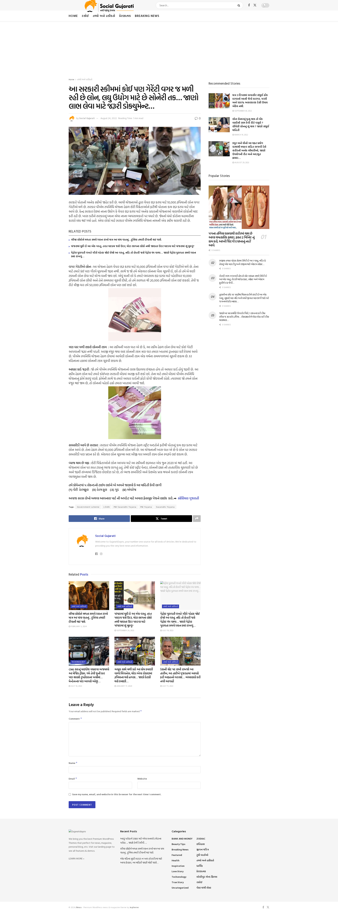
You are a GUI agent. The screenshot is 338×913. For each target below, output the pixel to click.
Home (73, 16)
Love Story (177, 871)
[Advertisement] (169, 47)
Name (73, 763)
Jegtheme (134, 907)
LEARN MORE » (76, 858)
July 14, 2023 (76, 686)
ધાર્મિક (199, 866)
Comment (75, 718)
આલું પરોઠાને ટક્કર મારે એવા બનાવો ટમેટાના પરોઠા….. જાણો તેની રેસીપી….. (140, 840)
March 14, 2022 (241, 134)
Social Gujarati (87, 118)
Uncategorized (180, 887)
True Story (178, 882)
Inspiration (178, 866)
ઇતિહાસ (200, 844)
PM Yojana (146, 506)
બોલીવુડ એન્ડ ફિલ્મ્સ (206, 877)
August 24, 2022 (109, 118)
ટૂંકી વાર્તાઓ (202, 855)
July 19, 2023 (167, 630)
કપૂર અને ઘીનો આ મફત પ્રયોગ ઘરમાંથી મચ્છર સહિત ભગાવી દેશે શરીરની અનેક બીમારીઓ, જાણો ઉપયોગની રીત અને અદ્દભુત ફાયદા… (249, 150)
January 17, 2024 (124, 686)
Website (142, 778)
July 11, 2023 (167, 686)
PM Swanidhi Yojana (125, 506)
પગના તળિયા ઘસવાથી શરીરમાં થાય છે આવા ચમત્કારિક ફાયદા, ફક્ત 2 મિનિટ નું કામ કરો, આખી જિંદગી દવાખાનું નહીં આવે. (231, 239)
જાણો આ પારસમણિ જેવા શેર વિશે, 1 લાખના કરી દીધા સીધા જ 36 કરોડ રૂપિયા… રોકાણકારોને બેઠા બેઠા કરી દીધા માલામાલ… (244, 316)
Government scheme (88, 506)
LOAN (107, 506)
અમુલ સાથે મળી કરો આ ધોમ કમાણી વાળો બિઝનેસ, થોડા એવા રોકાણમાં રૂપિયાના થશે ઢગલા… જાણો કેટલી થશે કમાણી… (133, 675)
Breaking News (147, 16)
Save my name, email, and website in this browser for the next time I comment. (116, 794)
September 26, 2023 (125, 630)
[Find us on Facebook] (249, 5)
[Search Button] (239, 5)
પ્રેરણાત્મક (125, 16)
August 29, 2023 (241, 162)
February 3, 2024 (78, 626)
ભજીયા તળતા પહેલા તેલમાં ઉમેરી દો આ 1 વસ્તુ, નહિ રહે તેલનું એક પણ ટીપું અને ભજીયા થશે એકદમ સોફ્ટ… (242, 262)
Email (73, 778)
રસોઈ (85, 16)
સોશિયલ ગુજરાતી (188, 498)
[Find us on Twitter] (254, 5)
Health (175, 860)
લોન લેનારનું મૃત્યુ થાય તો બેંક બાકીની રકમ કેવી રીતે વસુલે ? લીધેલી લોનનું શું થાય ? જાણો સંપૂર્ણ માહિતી (250, 124)
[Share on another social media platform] (197, 518)
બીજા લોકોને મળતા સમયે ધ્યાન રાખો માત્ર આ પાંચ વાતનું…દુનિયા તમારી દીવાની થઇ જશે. (116, 240)
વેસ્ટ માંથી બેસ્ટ (203, 887)
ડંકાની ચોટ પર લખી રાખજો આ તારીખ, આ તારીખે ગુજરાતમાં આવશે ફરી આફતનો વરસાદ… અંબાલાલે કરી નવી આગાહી (180, 675)
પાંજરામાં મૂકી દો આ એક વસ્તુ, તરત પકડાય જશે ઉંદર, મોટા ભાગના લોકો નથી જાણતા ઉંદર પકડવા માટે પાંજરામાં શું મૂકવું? (132, 246)
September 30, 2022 (243, 110)
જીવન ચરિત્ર (202, 849)
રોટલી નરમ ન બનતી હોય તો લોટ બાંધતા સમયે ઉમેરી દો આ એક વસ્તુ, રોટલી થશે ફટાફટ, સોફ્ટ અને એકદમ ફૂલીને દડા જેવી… (243, 279)
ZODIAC (200, 838)
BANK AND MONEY (182, 838)
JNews (79, 907)
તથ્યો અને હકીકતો (104, 16)
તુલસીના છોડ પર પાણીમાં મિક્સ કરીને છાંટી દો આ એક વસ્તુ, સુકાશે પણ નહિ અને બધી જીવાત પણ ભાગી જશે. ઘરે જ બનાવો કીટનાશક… (244, 298)
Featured (177, 855)
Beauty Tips (178, 844)
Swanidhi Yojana (165, 506)
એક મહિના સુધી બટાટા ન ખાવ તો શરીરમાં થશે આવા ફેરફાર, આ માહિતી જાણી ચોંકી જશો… (141, 860)
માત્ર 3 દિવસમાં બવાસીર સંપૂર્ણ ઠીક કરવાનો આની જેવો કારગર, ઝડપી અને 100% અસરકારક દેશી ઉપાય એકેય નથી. (250, 100)
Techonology (78, 661)
